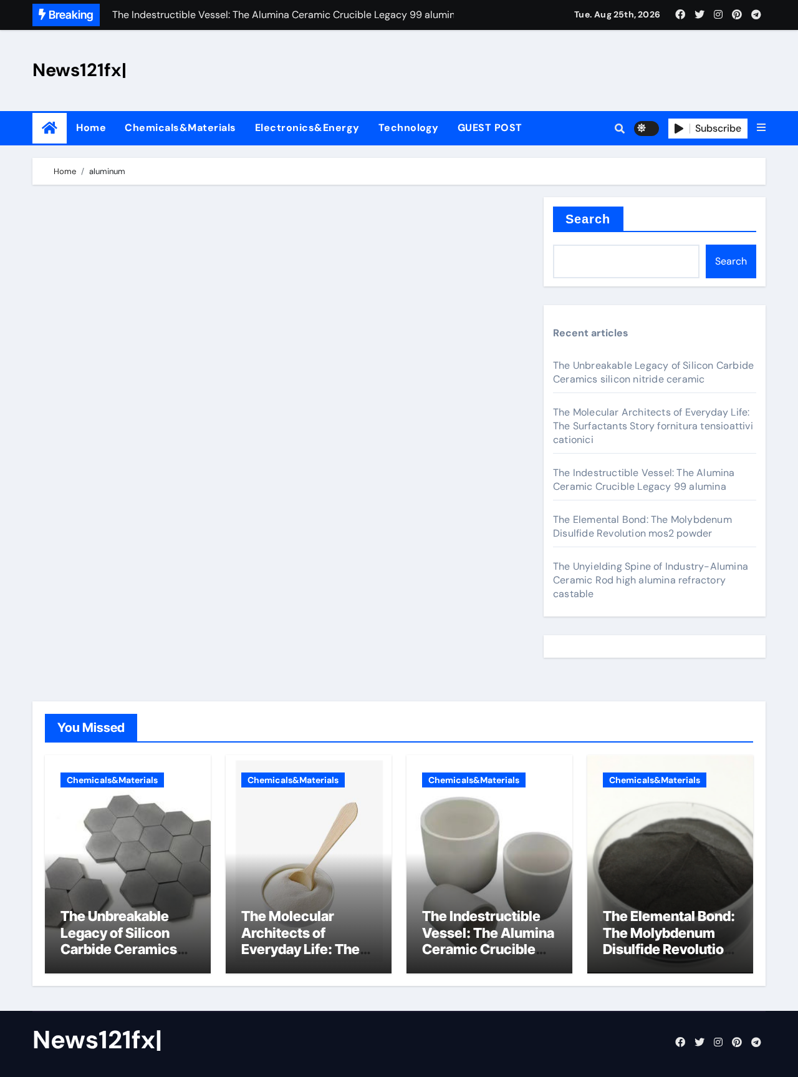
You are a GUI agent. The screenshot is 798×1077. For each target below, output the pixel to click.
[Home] (49, 128)
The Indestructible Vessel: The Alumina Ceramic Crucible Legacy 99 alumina (644, 479)
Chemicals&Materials (180, 127)
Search (588, 219)
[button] (761, 128)
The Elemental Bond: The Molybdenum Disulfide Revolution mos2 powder (642, 526)
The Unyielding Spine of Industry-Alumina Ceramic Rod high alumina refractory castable (650, 580)
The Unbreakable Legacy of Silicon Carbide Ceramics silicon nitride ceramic (653, 372)
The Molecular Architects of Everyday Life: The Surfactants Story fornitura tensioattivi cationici (653, 426)
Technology (408, 127)
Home (91, 127)
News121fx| (79, 70)
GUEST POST (490, 127)
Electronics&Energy (307, 127)
